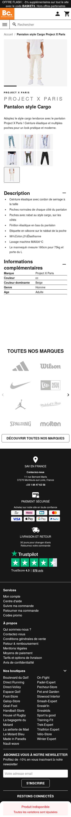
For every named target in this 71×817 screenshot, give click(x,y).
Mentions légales (15, 648)
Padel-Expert (46, 682)
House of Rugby (14, 715)
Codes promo (12, 615)
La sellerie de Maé (16, 729)
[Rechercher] (14, 24)
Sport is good (46, 715)
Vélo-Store (44, 734)
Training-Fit (45, 720)
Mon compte (11, 596)
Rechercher (26, 24)
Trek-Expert (45, 724)
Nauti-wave (11, 743)
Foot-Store (10, 696)
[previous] (3, 395)
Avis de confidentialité (18, 662)
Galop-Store (11, 701)
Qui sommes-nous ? (17, 629)
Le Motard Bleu (13, 734)
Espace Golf (11, 691)
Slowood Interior (48, 696)
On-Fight (43, 677)
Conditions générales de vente (24, 638)
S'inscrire (35, 783)
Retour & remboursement (20, 643)
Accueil (8, 34)
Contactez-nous (35, 472)
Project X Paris (34, 98)
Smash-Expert (47, 701)
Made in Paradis (14, 738)
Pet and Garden (48, 691)
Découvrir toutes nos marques (35, 438)
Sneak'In (43, 705)
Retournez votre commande (35, 545)
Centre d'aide (12, 601)
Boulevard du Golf (15, 677)
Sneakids (43, 710)
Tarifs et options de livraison (22, 657)
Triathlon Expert (48, 729)
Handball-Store (13, 710)
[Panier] (67, 14)
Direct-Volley (12, 687)
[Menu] (4, 24)
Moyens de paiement (17, 653)
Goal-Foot (10, 705)
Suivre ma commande (18, 605)
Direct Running (13, 682)
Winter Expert (46, 738)
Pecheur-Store (47, 687)
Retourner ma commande (21, 610)
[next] (68, 395)
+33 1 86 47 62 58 (35, 484)
